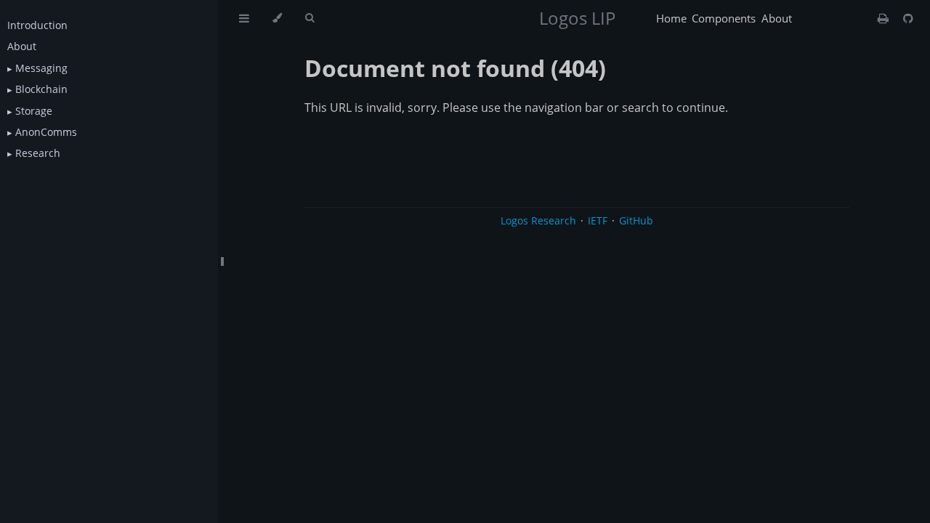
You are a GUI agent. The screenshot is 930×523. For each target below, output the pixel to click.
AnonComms (44, 132)
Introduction (37, 25)
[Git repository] (908, 18)
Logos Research (538, 220)
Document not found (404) (455, 68)
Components (724, 18)
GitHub (636, 220)
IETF (597, 220)
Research (36, 153)
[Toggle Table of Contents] (244, 18)
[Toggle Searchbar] (310, 18)
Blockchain (40, 89)
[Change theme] (277, 18)
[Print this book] (884, 18)
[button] (9, 68)
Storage (32, 111)
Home (671, 18)
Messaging (40, 68)
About (21, 46)
